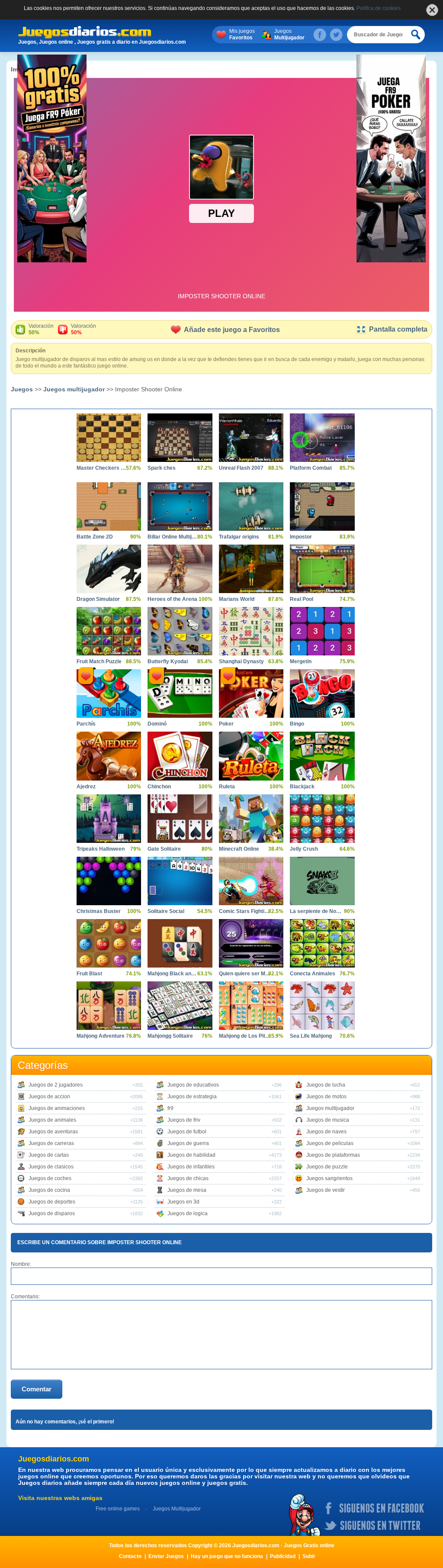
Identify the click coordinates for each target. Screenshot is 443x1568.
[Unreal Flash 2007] (251, 437)
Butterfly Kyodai (168, 661)
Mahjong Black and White (173, 974)
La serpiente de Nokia (315, 911)
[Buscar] (416, 34)
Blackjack (302, 787)
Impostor (301, 537)
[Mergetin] (322, 631)
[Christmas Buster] (109, 881)
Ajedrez (86, 787)
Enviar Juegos (166, 1556)
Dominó (157, 724)
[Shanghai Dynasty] (251, 631)
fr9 (170, 1108)
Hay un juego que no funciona (227, 1556)
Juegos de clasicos (51, 1167)
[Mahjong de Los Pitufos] (251, 1005)
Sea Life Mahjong (311, 1036)
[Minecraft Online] (251, 818)
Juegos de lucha (325, 1085)
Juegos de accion (49, 1097)
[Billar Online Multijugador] (180, 506)
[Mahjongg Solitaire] (180, 1005)
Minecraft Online (239, 849)
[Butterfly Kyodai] (180, 631)
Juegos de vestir (325, 1190)
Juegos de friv (183, 1120)
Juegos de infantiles (191, 1167)
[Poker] (251, 693)
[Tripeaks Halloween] (109, 818)
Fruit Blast (89, 974)
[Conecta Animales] (322, 943)
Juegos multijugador (74, 389)
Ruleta (227, 787)
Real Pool (301, 599)
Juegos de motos (326, 1097)
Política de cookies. (379, 8)
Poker (226, 724)
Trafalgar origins (239, 537)
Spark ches (162, 468)
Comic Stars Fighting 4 (244, 911)
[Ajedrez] (109, 756)
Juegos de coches (50, 1178)
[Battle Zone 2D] (109, 506)
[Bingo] (322, 693)
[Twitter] (336, 34)
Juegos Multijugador (177, 1509)
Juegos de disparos (52, 1213)
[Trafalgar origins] (251, 506)
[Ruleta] (251, 756)
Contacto (130, 1556)
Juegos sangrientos (329, 1178)
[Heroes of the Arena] (180, 569)
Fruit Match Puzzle (99, 661)
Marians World (236, 599)
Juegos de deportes (52, 1202)
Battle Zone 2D (95, 537)
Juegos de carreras (51, 1143)
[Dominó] (180, 693)
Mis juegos (242, 34)
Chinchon (159, 787)
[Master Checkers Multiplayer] (109, 437)
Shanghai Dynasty (241, 661)
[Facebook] (319, 34)
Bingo (297, 724)
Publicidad (282, 1556)
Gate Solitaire (164, 849)
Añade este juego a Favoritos (232, 329)
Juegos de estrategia (192, 1097)
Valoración (41, 329)
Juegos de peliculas (329, 1143)
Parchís (86, 724)
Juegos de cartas (49, 1155)
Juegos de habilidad (191, 1155)
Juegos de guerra (188, 1143)
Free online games (118, 1509)
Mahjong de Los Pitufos (244, 1036)
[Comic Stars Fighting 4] (251, 881)
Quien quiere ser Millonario (244, 974)
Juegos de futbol (186, 1132)
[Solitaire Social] (180, 881)
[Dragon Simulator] (109, 569)
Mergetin (300, 661)
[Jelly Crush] (322, 818)
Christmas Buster (99, 911)
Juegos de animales (52, 1120)
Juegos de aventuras (53, 1132)
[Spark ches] (180, 437)
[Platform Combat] (322, 437)
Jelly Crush (304, 849)
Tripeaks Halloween (101, 849)
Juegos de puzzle (327, 1167)
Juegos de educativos (193, 1085)
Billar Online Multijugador (173, 537)
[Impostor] (322, 506)
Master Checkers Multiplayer (102, 468)
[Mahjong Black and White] (180, 943)
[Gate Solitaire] (180, 818)
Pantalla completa (398, 329)
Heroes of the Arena (172, 599)
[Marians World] (251, 569)
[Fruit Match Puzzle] (109, 631)
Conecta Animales (312, 974)
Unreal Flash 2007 (241, 468)
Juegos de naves (326, 1132)
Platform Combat (311, 468)
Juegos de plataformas (333, 1155)
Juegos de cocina (49, 1190)
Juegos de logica (187, 1213)
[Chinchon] (180, 756)
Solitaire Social (166, 911)
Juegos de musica (327, 1120)
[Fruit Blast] (109, 943)
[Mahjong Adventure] (109, 1005)
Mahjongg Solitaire (170, 1036)
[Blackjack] (322, 756)
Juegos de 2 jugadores (56, 1085)
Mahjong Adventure (101, 1036)
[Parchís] (109, 693)
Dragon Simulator (98, 599)
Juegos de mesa (186, 1190)
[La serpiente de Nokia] (322, 881)
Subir (308, 1556)
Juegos (289, 34)
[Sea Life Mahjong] (322, 1005)
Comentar (36, 1389)
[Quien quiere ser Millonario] (251, 943)
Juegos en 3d (183, 1202)
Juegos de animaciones (57, 1108)
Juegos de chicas (188, 1178)
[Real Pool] (322, 569)
